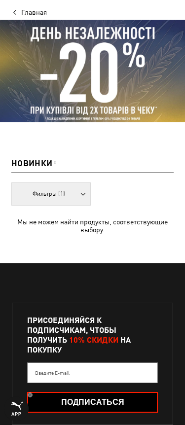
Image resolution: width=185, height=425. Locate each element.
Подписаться (92, 402)
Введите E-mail (52, 373)
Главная (34, 12)
